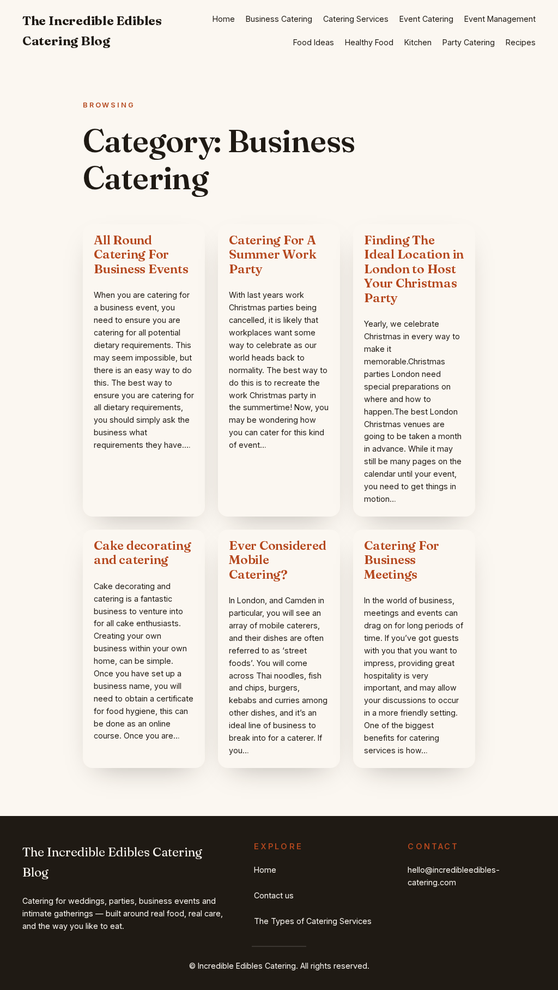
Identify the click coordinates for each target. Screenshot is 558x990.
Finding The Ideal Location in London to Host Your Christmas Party (414, 269)
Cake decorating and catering (142, 552)
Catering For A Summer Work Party (272, 254)
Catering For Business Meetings (401, 559)
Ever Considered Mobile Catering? (277, 559)
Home (224, 18)
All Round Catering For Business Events (141, 254)
